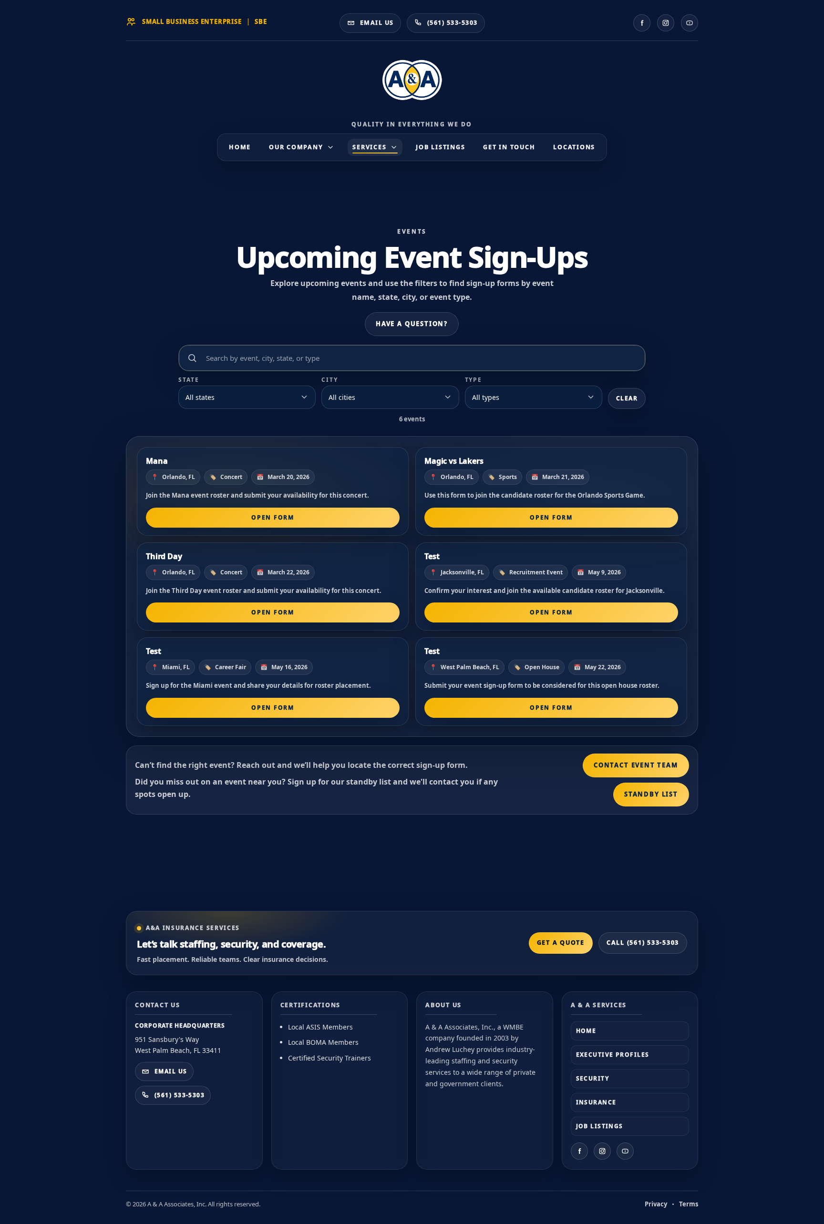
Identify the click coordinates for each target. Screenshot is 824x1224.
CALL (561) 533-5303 (643, 942)
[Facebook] (641, 22)
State (188, 380)
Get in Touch (509, 147)
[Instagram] (665, 22)
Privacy (656, 1204)
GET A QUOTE (561, 942)
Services (369, 147)
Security (592, 1078)
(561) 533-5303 (179, 1095)
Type (474, 380)
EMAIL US (170, 1071)
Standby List (651, 794)
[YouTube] (689, 22)
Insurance (596, 1102)
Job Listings (440, 147)
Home (240, 147)
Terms (688, 1204)
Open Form (272, 517)
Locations (574, 147)
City (329, 380)
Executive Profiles (612, 1055)
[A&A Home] (412, 85)
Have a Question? (412, 323)
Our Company (296, 147)
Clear (627, 398)
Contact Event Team (636, 765)
